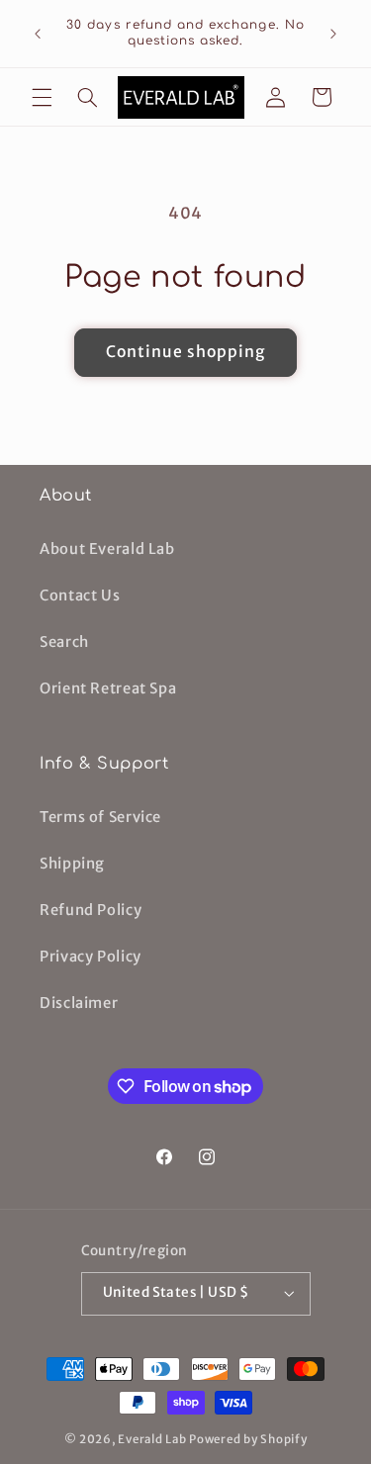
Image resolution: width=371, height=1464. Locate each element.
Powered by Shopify (248, 1439)
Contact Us (80, 595)
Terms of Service (100, 817)
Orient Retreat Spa (108, 688)
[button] (41, 97)
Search (64, 642)
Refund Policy (90, 910)
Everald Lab (152, 1439)
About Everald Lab (107, 549)
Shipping (72, 863)
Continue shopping (186, 351)
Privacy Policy (90, 956)
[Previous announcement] (37, 33)
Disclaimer (79, 1003)
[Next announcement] (333, 33)
